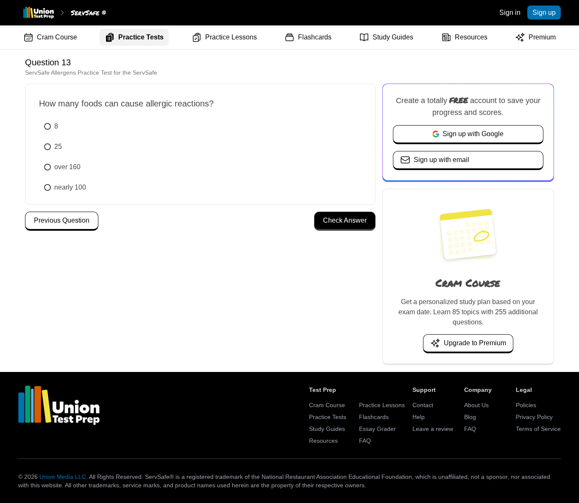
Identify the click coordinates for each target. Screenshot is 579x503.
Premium (542, 37)
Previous (61, 220)
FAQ (365, 440)
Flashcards (314, 37)
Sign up (544, 12)
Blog (470, 417)
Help (418, 417)
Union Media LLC (62, 476)
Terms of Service (538, 428)
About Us (476, 405)
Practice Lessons (231, 37)
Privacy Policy (534, 417)
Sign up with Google (473, 133)
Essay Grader (377, 428)
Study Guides (393, 37)
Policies (526, 405)
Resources (471, 37)
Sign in (510, 12)
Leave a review (432, 428)
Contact (422, 405)
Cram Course (57, 37)
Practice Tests (141, 37)
